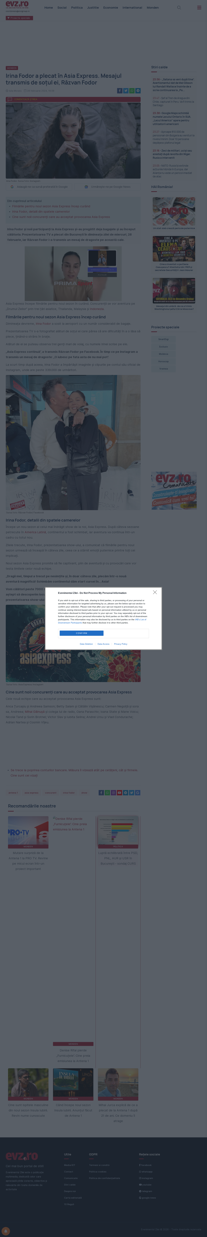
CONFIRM (81, 633)
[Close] (156, 593)
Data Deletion (86, 644)
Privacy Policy (120, 644)
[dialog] (103, 618)
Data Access (103, 644)
